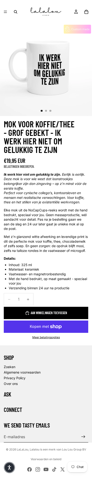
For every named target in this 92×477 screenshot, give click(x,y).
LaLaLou (22, 449)
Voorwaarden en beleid (46, 459)
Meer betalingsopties (46, 337)
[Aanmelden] (83, 437)
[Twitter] (62, 469)
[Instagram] (38, 469)
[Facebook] (29, 469)
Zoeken (9, 367)
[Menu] (5, 11)
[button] (9, 467)
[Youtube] (46, 469)
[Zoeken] (15, 12)
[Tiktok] (54, 469)
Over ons (11, 384)
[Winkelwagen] (86, 12)
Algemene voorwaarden (22, 372)
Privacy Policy (14, 378)
